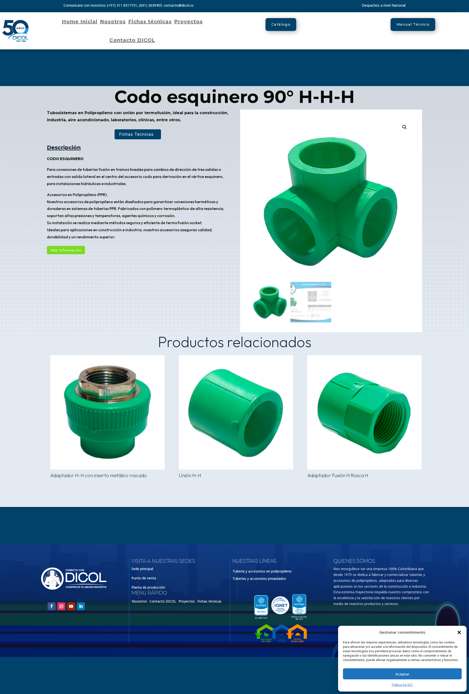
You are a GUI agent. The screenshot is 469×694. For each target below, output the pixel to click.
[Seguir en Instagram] (61, 606)
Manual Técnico (412, 24)
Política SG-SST (402, 685)
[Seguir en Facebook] (51, 606)
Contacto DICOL (132, 40)
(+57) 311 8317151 (122, 5)
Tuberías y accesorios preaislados (259, 579)
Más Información (66, 250)
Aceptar (402, 674)
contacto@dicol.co (178, 5)
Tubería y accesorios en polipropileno (262, 571)
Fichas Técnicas (136, 134)
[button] (459, 632)
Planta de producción (148, 587)
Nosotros (113, 21)
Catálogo (280, 24)
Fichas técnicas (150, 21)
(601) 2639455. (151, 5)
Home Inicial (79, 21)
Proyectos (188, 21)
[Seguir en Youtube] (71, 606)
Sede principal (142, 568)
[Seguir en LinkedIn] (81, 606)
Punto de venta (143, 578)
